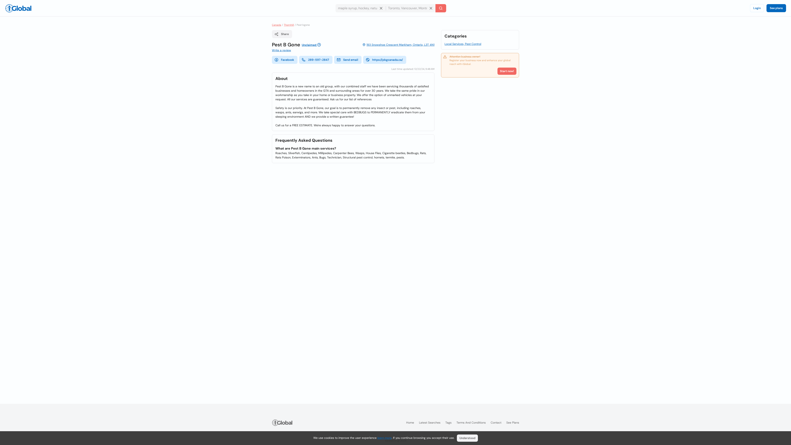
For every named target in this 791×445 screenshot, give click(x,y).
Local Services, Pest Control (463, 44)
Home (410, 422)
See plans (776, 8)
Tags (448, 422)
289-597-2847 (318, 60)
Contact (496, 422)
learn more (384, 438)
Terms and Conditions (471, 422)
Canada (276, 25)
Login (757, 8)
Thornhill (289, 25)
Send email (350, 60)
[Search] (440, 8)
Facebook (287, 60)
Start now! (507, 71)
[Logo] (18, 8)
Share (285, 34)
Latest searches (429, 422)
